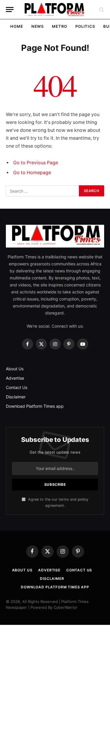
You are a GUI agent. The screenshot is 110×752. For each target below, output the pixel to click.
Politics (85, 26)
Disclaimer (16, 396)
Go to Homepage (32, 172)
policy (83, 499)
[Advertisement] (55, 688)
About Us (14, 368)
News (37, 26)
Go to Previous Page (35, 162)
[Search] (101, 9)
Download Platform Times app (35, 406)
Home (16, 26)
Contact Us (16, 387)
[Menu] (9, 9)
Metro (59, 26)
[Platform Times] (55, 9)
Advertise (15, 378)
